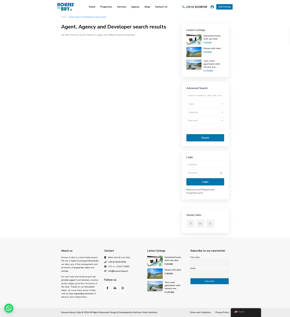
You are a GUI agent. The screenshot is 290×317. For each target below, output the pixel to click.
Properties (106, 6)
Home (92, 6)
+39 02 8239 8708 (117, 262)
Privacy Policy (222, 312)
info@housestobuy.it (118, 271)
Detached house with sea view (211, 37)
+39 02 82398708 (196, 7)
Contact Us (161, 6)
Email (192, 268)
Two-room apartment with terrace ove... (211, 63)
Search (205, 137)
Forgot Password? (194, 193)
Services (121, 6)
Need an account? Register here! (200, 189)
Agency (135, 6)
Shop (147, 6)
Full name (195, 257)
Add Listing (224, 6)
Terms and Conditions (200, 312)
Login (205, 181)
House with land (212, 48)
